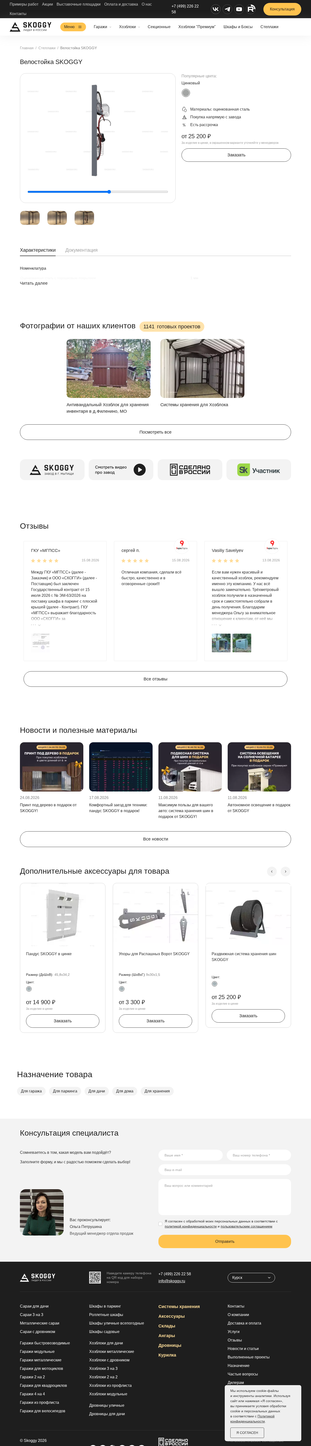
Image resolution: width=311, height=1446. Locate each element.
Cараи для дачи (34, 1306)
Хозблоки (127, 27)
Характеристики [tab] (38, 250)
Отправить (224, 1241)
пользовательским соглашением (246, 1226)
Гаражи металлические (40, 1360)
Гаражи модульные (37, 1351)
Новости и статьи (243, 1349)
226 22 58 (174, 1274)
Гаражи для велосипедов (42, 1411)
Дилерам (236, 1383)
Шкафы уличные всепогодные (116, 1323)
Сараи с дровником (37, 1332)
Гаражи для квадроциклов (43, 1385)
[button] (40, 643)
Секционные (159, 27)
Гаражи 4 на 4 (32, 1394)
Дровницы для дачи (107, 1414)
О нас (147, 4)
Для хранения (157, 1091)
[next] (285, 871)
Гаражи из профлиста (39, 1402)
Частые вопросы (243, 1374)
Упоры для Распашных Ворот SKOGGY (154, 954)
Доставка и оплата (244, 1323)
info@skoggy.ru (171, 1281)
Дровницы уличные (106, 1405)
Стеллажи (269, 27)
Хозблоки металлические (111, 1351)
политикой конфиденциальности (191, 1226)
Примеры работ (24, 4)
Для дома (124, 1091)
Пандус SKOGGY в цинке (49, 954)
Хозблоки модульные (108, 1394)
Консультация (282, 9)
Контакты (18, 14)
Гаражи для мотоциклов (41, 1368)
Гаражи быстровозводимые (45, 1343)
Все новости (155, 839)
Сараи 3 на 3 (31, 1315)
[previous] (271, 871)
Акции (47, 4)
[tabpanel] (155, 281)
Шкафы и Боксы (238, 27)
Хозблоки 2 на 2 (103, 1377)
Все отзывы (155, 679)
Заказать (236, 155)
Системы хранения (179, 1306)
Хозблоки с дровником (109, 1360)
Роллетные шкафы (106, 1315)
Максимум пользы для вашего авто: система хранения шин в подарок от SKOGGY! (185, 811)
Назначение (239, 1366)
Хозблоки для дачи (106, 1343)
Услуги (234, 1332)
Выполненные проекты (249, 1357)
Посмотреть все (155, 432)
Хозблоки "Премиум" (197, 27)
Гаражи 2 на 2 (32, 1377)
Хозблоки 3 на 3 (103, 1368)
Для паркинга (65, 1091)
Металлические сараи (39, 1323)
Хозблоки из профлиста (110, 1385)
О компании (238, 1315)
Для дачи (96, 1091)
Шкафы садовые (104, 1332)
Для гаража (31, 1091)
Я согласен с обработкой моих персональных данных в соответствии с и (221, 1223)
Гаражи (100, 27)
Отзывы (235, 1340)
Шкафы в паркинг (105, 1306)
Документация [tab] (81, 250)
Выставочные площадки (79, 4)
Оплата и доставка (121, 4)
